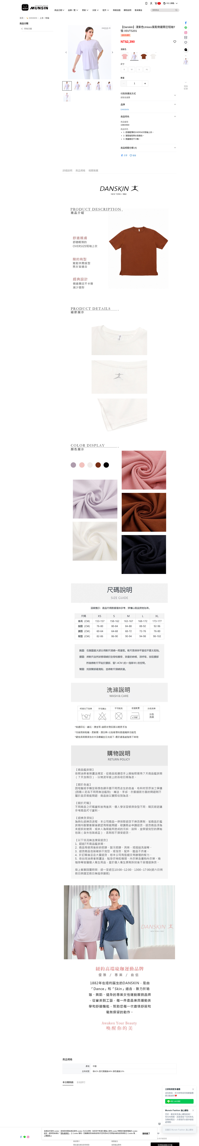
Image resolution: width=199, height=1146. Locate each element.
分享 (125, 155)
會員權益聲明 (116, 1145)
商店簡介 (76, 1141)
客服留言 (114, 1141)
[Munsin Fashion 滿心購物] (35, 7)
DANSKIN (125, 109)
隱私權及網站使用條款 (81, 1145)
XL (147, 69)
